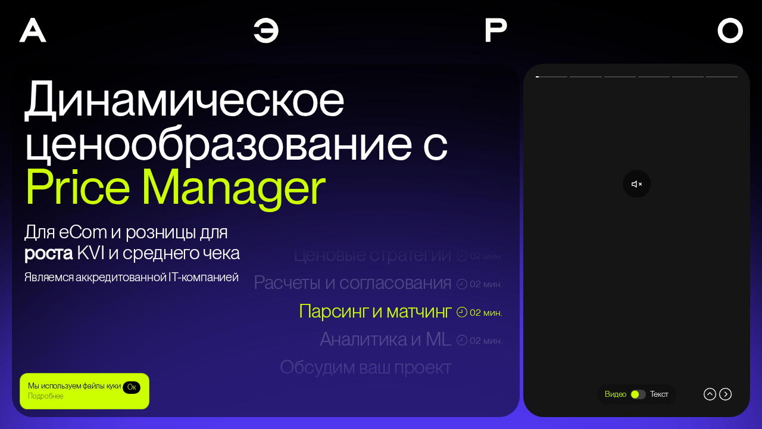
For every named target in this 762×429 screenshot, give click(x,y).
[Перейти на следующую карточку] (716, 240)
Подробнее (45, 396)
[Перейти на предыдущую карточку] (557, 240)
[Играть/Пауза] (636, 240)
